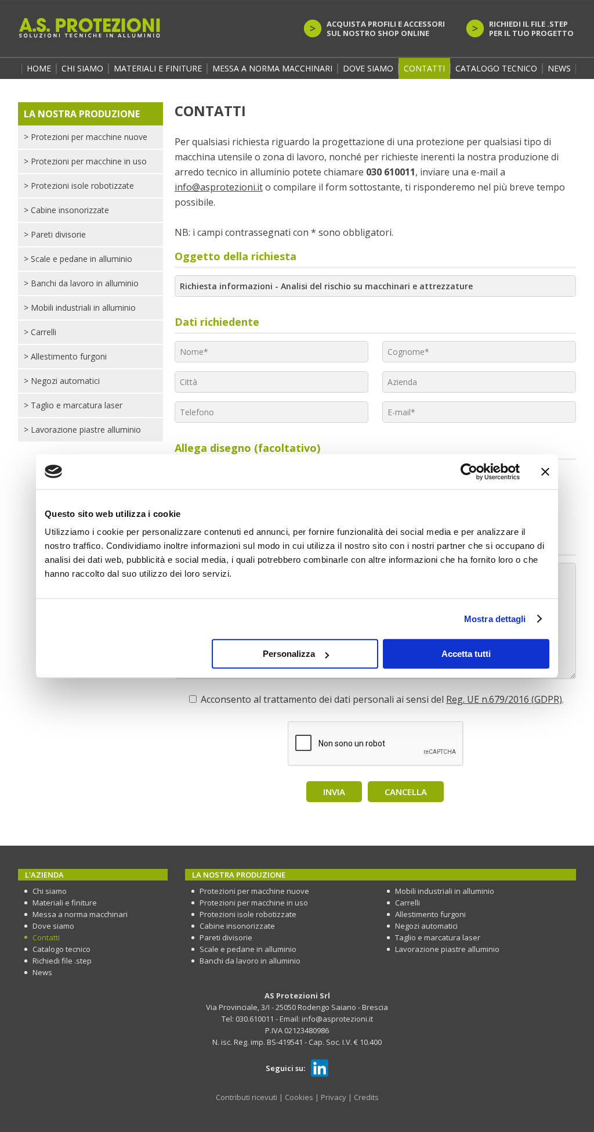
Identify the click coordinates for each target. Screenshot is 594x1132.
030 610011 (390, 172)
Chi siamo (49, 891)
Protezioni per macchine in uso (85, 161)
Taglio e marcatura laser (73, 405)
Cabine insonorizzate (66, 209)
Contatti (424, 68)
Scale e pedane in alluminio (78, 258)
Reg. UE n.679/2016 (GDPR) (504, 699)
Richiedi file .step (62, 960)
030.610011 (255, 1019)
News (559, 68)
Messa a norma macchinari (272, 68)
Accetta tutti (466, 654)
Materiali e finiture (158, 68)
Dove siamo (368, 68)
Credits (366, 1097)
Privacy (333, 1097)
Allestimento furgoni (65, 356)
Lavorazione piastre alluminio (82, 429)
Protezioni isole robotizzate (79, 185)
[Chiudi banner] (545, 472)
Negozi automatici (62, 380)
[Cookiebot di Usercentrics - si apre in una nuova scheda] (469, 471)
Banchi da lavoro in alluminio (81, 283)
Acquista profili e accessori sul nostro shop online (386, 28)
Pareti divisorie (55, 234)
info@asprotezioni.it (219, 187)
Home (39, 68)
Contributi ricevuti (246, 1097)
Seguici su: (285, 1068)
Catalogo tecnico (496, 68)
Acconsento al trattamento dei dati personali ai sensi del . (382, 699)
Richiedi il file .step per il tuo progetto (531, 28)
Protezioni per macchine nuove (85, 136)
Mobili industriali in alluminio (80, 307)
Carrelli (40, 331)
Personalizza (289, 654)
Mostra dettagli (495, 619)
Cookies (299, 1097)
